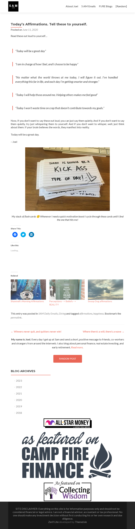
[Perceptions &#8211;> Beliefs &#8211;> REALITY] (66, 289)
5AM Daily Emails (48, 313)
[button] (13, 6)
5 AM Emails (88, 6)
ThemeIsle (81, 521)
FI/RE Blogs (105, 6)
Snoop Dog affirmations (100, 301)
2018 (19, 412)
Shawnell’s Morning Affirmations (27, 301)
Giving (62, 313)
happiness (98, 313)
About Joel (72, 6)
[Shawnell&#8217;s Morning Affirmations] (28, 289)
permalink (16, 317)
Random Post (67, 358)
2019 (19, 406)
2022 (19, 387)
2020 (19, 399)
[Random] (121, 6)
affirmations (85, 313)
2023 (19, 380)
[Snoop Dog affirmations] (105, 289)
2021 (19, 393)
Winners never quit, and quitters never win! (36, 331)
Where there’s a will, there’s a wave (103, 331)
